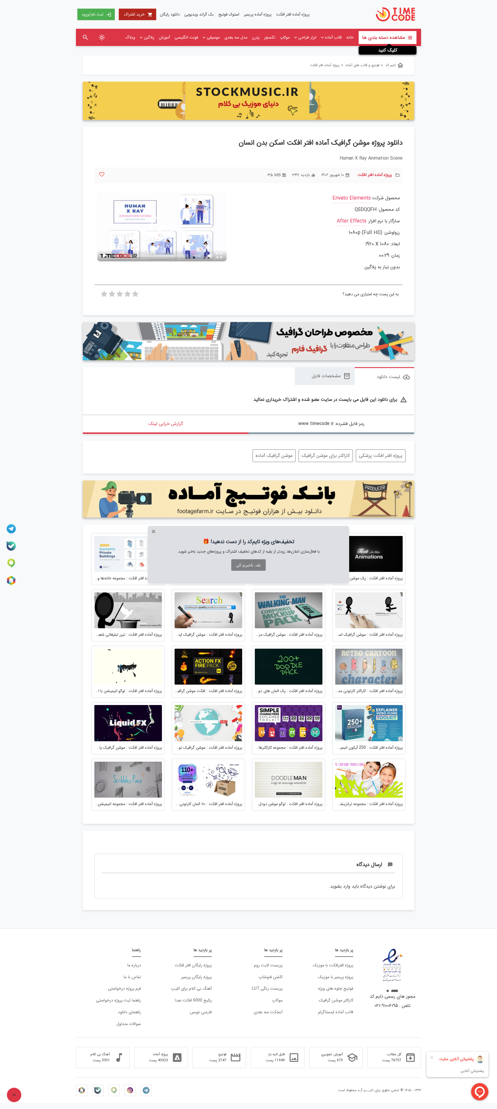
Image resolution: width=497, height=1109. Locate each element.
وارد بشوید (340, 886)
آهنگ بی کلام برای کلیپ (191, 988)
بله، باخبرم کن (248, 565)
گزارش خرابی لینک (165, 423)
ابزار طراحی (307, 37)
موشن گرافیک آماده (274, 455)
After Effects (351, 221)
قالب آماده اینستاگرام (335, 1012)
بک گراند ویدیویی (199, 14)
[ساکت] (210, 255)
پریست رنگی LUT (267, 988)
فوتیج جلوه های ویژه (335, 988)
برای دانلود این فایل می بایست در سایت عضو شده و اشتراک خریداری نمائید (330, 400)
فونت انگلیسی (186, 37)
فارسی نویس (201, 1012)
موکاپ (285, 37)
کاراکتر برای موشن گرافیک (326, 455)
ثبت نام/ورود (96, 14)
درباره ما (134, 965)
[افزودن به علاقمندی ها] (101, 174)
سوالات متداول (128, 1024)
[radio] (135, 295)
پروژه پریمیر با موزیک (335, 977)
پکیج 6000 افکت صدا (193, 1000)
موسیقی (213, 37)
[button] (161, 227)
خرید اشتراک (138, 14)
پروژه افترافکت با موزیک (333, 965)
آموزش (164, 37)
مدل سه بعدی (235, 37)
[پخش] (105, 255)
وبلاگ (130, 37)
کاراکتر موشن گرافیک (336, 1000)
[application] (162, 227)
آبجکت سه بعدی (268, 1012)
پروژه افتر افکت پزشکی (380, 455)
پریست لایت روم (268, 965)
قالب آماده (333, 37)
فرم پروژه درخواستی (124, 988)
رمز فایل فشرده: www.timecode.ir (331, 423)
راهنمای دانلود (129, 1012)
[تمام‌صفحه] (219, 255)
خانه (349, 37)
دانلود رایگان (170, 14)
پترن (255, 37)
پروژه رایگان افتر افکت (193, 965)
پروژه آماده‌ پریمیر (258, 14)
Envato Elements (351, 198)
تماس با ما (132, 977)
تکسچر (269, 37)
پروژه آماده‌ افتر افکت (292, 14)
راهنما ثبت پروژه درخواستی (118, 1000)
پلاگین (149, 37)
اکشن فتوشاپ (270, 977)
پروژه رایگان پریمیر (196, 977)
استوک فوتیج (228, 14)
